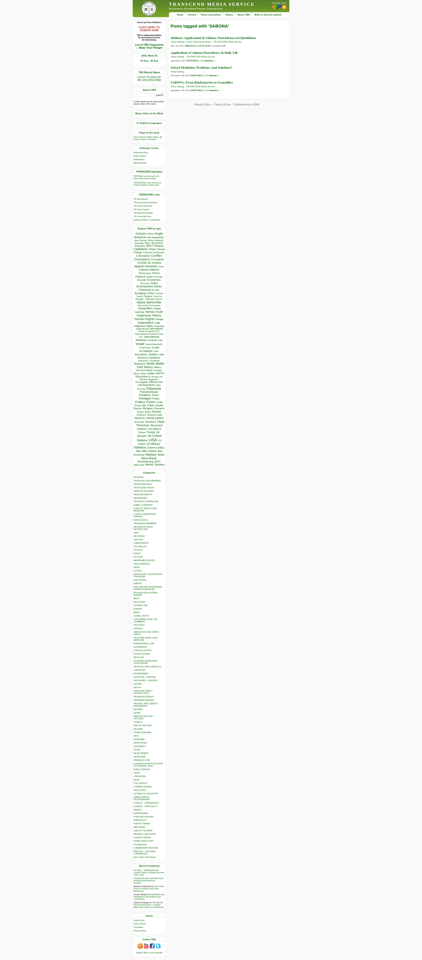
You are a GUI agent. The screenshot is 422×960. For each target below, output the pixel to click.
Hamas (149, 311)
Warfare (151, 454)
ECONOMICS (140, 746)
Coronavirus (142, 259)
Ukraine (141, 436)
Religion (148, 408)
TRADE (137, 750)
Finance (148, 296)
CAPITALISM (139, 670)
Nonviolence (143, 376)
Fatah (139, 296)
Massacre (140, 363)
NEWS (136, 567)
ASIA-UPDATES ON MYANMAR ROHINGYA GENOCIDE (148, 588)
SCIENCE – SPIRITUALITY (146, 806)
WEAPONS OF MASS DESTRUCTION (143, 528)
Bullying (159, 245)
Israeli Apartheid (153, 344)
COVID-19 (144, 262)
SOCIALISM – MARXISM (145, 677)
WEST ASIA (139, 657)
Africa (151, 233)
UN (149, 436)
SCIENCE (138, 722)
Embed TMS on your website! (149, 953)
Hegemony (144, 315)
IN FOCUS (138, 550)
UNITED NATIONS (142, 654)
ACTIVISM (138, 557)
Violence (140, 447)
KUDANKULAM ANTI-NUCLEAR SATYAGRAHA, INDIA (148, 765)
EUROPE (138, 609)
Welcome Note (140, 163)
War (138, 451)
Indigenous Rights (143, 326)
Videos (229, 14)
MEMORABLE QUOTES (144, 560)
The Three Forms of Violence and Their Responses (149, 888)
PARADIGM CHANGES (144, 700)
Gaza (141, 302)
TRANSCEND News (143, 484)
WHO (157, 461)
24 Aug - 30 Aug (149, 60)
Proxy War (140, 405)
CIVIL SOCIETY (141, 783)
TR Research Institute (143, 213)
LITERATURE (140, 776)
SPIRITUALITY (140, 820)
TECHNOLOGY (140, 546)
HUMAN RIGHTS (141, 543)
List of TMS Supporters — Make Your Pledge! (149, 46)
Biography (140, 246)
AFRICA (137, 553)
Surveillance (154, 429)
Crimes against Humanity (147, 264)
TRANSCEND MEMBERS (145, 523)
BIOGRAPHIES (140, 498)
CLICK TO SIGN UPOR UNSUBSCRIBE (149, 78)
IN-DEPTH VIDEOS (142, 837)
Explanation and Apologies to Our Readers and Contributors (149, 896)
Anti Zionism (140, 240)
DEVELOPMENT (141, 753)
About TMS (243, 14)
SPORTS (138, 810)
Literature (143, 360)
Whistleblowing (145, 461)
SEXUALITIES (140, 790)
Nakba (151, 373)
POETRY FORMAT (142, 824)
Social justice (155, 418)
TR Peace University (143, 206)
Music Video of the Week (145, 857)
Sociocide (139, 422)
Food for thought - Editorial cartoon (149, 297)
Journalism (140, 354)
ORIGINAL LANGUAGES (145, 834)
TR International (141, 199)
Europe (155, 290)
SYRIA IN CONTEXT (143, 650)
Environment (144, 286)
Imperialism (146, 322)
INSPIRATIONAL (141, 813)
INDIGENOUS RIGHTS (144, 697)
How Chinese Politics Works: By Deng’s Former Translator (148, 138)
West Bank (149, 458)
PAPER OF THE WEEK (144, 491)
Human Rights (144, 319)
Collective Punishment (153, 252)
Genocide (153, 302)
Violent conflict (155, 447)
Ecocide (141, 280)
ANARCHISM (140, 757)
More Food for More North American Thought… (148, 880)
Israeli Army (145, 347)
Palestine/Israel (149, 392)
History (156, 315)
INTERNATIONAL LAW (144, 643)
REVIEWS (138, 709)
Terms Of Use (140, 924)
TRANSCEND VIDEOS (144, 488)
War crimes (149, 451)
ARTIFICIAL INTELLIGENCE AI (147, 667)
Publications (139, 159)
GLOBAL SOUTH (141, 616)
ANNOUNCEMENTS (143, 494)
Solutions (150, 421)
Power (150, 402)
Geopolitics (145, 308)
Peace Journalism (211, 14)
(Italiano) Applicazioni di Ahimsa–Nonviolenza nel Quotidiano (213, 37)
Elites (154, 283)
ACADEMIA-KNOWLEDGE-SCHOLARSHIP (146, 662)
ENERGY (138, 583)
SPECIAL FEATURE (142, 725)
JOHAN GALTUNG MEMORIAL (147, 481)
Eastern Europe (154, 277)
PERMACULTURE (142, 760)
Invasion (152, 340)
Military (148, 367)
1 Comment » (212, 75)
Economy (145, 283)
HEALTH (137, 687)
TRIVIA (137, 773)
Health (159, 311)
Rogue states (144, 412)
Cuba (161, 266)
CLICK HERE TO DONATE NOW (149, 29)
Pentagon (145, 398)
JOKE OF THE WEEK (143, 831)
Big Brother (157, 243)
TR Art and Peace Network (145, 202)
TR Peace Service (142, 209)
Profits (159, 402)
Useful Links (139, 920)
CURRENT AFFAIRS (143, 787)
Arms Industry (156, 240)
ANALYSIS (138, 539)
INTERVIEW (139, 739)
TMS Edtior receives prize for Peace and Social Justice (146, 177)
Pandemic (145, 395)
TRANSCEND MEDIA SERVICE (212, 4)
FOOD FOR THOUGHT (144, 817)
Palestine (153, 388)
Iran (160, 340)
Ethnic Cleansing (150, 288)
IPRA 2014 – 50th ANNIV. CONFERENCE (145, 852)
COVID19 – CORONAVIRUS (146, 803)
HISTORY (138, 684)
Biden (148, 243)
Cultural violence (149, 269)
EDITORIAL (139, 477)
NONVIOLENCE (141, 520)
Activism (141, 233)
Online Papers (140, 156)
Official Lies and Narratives (150, 383)
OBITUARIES (139, 827)
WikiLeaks (139, 465)
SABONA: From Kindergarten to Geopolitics (202, 82)
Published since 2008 (246, 104)
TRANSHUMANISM (142, 732)
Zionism (159, 464)
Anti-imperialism (155, 237)
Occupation (142, 382)
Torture (142, 432)
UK (158, 432)
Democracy (145, 273)
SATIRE (137, 713)
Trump (151, 432)
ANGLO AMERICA (142, 564)
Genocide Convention (149, 305)
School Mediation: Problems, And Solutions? (201, 67)
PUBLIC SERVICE (142, 769)
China (152, 249)
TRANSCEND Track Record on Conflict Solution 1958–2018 (147, 184)
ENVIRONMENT (141, 673)
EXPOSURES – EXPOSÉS (145, 680)
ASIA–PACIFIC (140, 580)
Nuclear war (157, 376)
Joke (156, 351)
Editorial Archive (141, 152)
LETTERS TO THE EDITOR (146, 794)
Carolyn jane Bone (142, 878)
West (161, 454)
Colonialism (143, 255)
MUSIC (137, 780)
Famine (159, 293)
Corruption (157, 259)
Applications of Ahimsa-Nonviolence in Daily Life (204, 52)
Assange (139, 243)
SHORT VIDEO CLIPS (143, 841)
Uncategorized (140, 844)
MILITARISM (139, 536)
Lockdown (154, 360)
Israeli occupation (149, 349)
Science (141, 414)
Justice (152, 354)
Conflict (156, 255)
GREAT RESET (140, 743)
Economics (154, 279)
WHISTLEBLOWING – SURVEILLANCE (143, 692)
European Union (144, 293)
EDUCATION (139, 602)
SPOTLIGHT (139, 625)
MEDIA (137, 612)
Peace (155, 395)
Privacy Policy (140, 931)
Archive (192, 14)
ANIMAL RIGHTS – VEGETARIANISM (142, 798)
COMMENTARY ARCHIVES (146, 848)
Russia (156, 411)
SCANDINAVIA (140, 647)
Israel (140, 344)
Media (151, 363)
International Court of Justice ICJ (150, 330)
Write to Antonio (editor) (268, 14)
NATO (160, 373)
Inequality (159, 326)
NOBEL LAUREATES (143, 505)
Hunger (160, 319)
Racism (138, 408)
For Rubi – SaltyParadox (144, 870)
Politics (140, 402)
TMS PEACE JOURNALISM (146, 501)
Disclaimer (138, 927)
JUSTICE (138, 571)
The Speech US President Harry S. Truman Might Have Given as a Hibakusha (149, 904)
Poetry (155, 398)
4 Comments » (212, 90)
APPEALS (138, 628)
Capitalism (141, 249)
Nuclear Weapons (149, 379)
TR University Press (142, 216)
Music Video (140, 373)
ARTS (136, 736)
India (157, 323)
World (149, 464)
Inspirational (142, 328)
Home (180, 14)
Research (159, 408)
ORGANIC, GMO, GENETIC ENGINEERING (146, 704)
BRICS (150, 245)
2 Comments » (207, 60)
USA (153, 440)
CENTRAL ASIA (141, 605)
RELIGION (138, 729)
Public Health (155, 405)
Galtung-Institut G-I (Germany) (147, 220)
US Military (153, 443)
